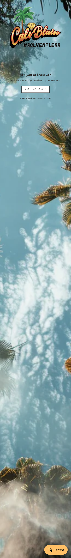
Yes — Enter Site (35, 89)
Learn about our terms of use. (35, 98)
